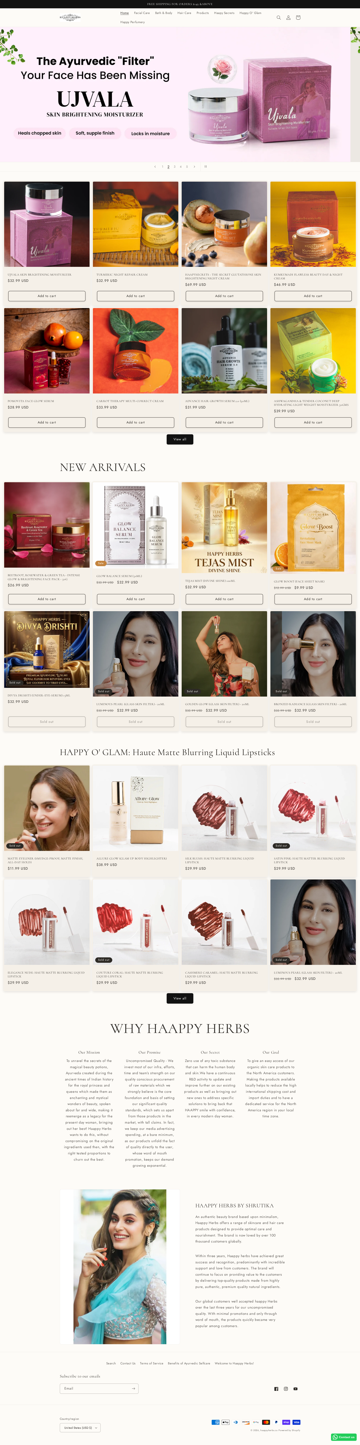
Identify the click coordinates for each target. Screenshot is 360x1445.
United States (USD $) (78, 1428)
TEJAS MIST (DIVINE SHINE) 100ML (210, 581)
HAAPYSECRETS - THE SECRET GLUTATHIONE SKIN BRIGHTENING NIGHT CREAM (223, 276)
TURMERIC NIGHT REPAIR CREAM (122, 274)
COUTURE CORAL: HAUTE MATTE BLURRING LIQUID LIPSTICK (129, 974)
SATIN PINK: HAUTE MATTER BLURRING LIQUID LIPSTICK (309, 860)
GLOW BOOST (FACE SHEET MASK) (299, 581)
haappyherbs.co (269, 1430)
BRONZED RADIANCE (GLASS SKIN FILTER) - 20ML (310, 704)
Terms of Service (151, 1363)
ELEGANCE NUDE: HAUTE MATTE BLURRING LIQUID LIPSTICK (46, 974)
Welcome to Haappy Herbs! (234, 1363)
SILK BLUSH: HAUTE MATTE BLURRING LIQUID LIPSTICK (219, 860)
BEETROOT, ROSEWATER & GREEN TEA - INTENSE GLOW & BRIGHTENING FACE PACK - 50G (44, 577)
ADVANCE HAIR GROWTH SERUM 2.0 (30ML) (217, 401)
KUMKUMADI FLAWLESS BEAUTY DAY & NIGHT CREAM (308, 276)
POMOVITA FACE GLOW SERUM (31, 401)
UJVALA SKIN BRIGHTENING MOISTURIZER (40, 274)
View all (180, 439)
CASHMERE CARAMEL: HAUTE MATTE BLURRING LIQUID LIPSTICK (221, 974)
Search (111, 1363)
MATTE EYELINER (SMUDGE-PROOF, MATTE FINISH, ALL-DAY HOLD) (45, 860)
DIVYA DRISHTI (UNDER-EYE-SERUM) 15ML (39, 695)
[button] (279, 17)
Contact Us (128, 1363)
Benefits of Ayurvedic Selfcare (189, 1363)
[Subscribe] (133, 1389)
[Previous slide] (155, 166)
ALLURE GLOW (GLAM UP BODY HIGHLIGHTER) (131, 858)
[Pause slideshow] (205, 166)
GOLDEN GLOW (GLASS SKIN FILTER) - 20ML (217, 704)
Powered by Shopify (289, 1430)
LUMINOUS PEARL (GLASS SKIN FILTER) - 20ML (130, 704)
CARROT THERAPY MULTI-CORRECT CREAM (130, 401)
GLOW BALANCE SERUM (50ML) (119, 576)
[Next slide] (194, 166)
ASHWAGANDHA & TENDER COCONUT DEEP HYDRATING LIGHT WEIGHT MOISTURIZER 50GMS (311, 403)
